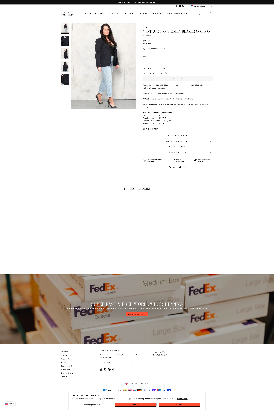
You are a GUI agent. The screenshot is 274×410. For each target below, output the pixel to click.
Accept (136, 405)
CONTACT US (66, 355)
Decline (179, 405)
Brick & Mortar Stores (177, 13)
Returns (64, 362)
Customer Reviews (67, 366)
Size (145, 56)
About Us (64, 377)
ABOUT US (157, 13)
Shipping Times (66, 359)
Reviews (144, 13)
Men (102, 13)
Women (113, 13)
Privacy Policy (66, 369)
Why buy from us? (178, 147)
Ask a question (178, 152)
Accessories (129, 13)
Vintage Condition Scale (178, 141)
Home (145, 27)
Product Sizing (153, 68)
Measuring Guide (178, 136)
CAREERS (64, 352)
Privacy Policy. (182, 399)
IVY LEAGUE (91, 13)
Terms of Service (67, 373)
